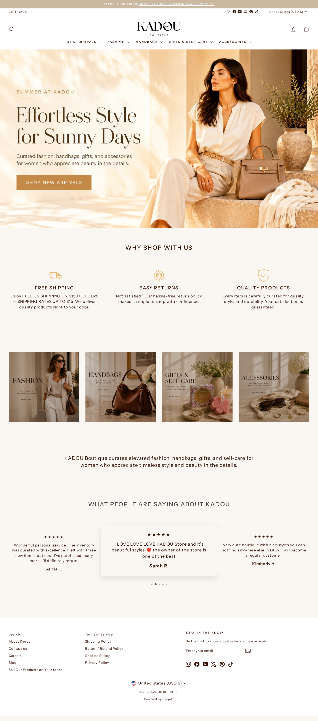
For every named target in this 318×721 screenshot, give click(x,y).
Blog (12, 663)
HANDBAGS (147, 42)
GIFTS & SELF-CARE (189, 42)
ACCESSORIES (233, 42)
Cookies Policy (97, 656)
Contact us (18, 648)
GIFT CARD (18, 12)
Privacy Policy (97, 663)
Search (14, 634)
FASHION (117, 42)
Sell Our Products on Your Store (35, 670)
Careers (15, 656)
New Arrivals (82, 42)
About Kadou (20, 641)
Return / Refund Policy (104, 648)
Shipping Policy (98, 641)
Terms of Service (99, 634)
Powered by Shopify (159, 699)
